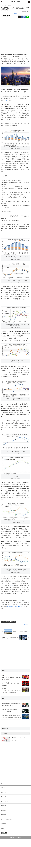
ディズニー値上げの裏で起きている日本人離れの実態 (11, 684)
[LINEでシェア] (27, 17)
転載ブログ (13, 621)
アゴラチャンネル (6, 682)
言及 (15, 427)
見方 (7, 100)
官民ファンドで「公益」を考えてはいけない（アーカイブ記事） (11, 710)
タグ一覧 (4, 796)
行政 (3, 675)
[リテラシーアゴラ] (5, 739)
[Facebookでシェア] (22, 17)
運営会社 (4, 823)
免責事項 (4, 828)
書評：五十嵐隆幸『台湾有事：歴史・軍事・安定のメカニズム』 (11, 704)
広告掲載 (4, 810)
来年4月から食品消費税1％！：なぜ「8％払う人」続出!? (11, 678)
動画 (3, 670)
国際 (8, 621)
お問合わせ (4, 814)
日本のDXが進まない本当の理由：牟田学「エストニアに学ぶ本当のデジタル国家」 (11, 716)
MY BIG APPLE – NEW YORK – (15, 606)
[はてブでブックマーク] (25, 17)
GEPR (3, 787)
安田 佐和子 (15, 13)
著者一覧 (4, 792)
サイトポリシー (5, 801)
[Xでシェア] (19, 17)
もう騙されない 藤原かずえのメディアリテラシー (20, 738)
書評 (3, 698)
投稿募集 (4, 805)
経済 (3, 621)
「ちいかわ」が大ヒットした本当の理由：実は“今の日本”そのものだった (11, 691)
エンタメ (4, 688)
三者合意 (11, 585)
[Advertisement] (15, 37)
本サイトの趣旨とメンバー (8, 819)
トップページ (5, 783)
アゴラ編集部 (13, 740)
